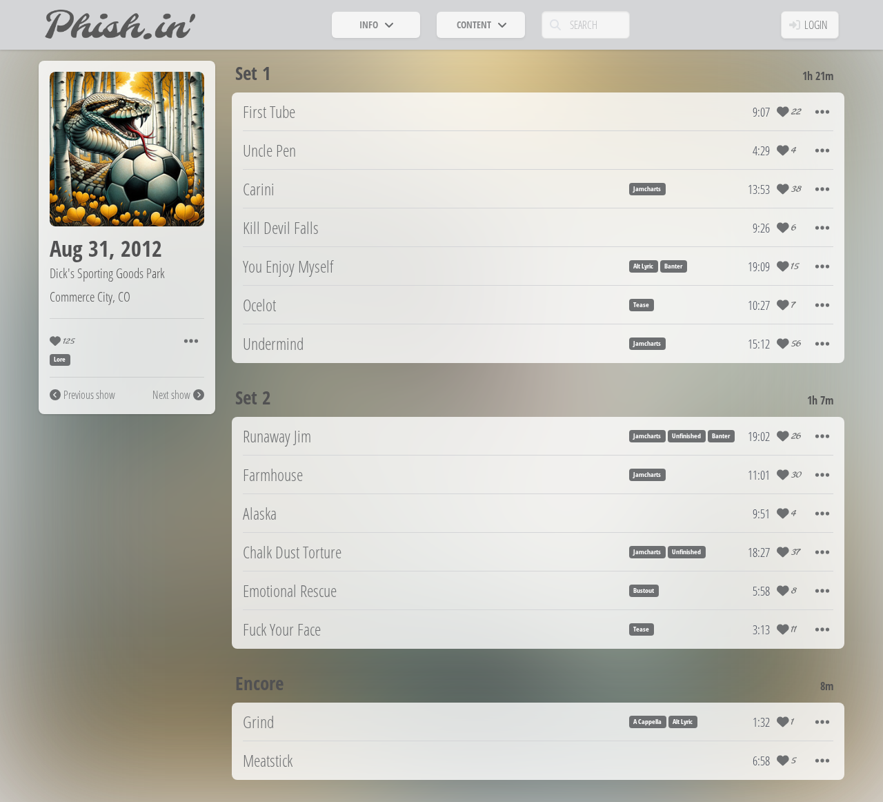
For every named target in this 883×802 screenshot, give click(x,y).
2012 (141, 248)
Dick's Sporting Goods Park (107, 273)
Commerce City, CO (90, 296)
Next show (171, 394)
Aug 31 (79, 248)
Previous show (89, 394)
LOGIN (816, 24)
